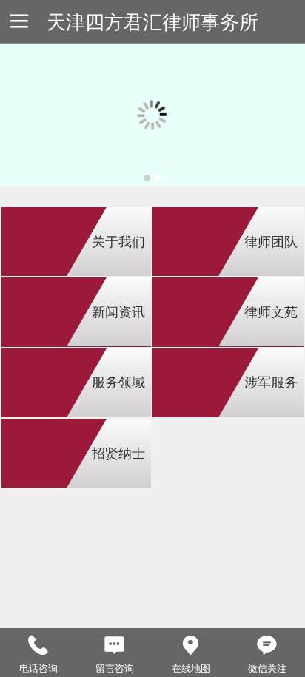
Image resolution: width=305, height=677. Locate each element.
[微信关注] (267, 645)
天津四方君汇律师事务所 (152, 22)
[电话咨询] (38, 645)
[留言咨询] (114, 645)
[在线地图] (190, 645)
